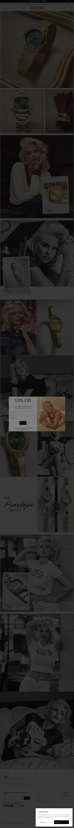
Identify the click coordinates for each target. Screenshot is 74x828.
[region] (54, 817)
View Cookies (42, 822)
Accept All (57, 822)
